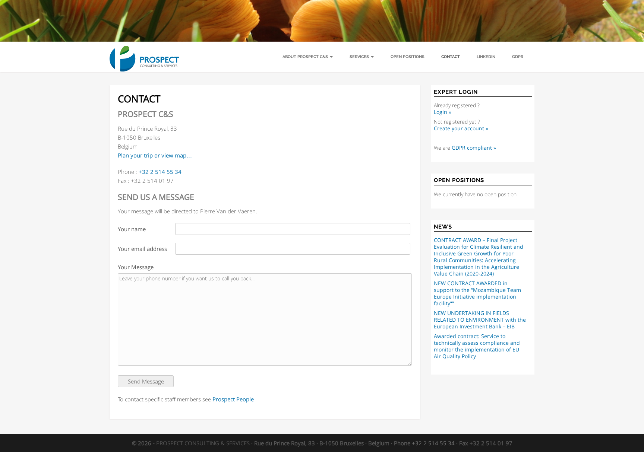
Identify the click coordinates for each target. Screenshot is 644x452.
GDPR (517, 56)
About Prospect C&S (305, 56)
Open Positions (407, 56)
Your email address (142, 248)
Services (360, 56)
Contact (450, 56)
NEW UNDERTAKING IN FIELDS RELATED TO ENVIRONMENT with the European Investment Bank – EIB (480, 320)
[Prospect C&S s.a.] (144, 51)
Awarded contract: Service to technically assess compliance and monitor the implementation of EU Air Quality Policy (477, 346)
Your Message (136, 267)
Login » (442, 112)
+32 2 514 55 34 (160, 171)
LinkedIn (486, 56)
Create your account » (461, 128)
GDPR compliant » (474, 147)
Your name (132, 229)
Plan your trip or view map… (155, 155)
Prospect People (233, 399)
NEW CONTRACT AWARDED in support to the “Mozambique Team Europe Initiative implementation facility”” (477, 293)
